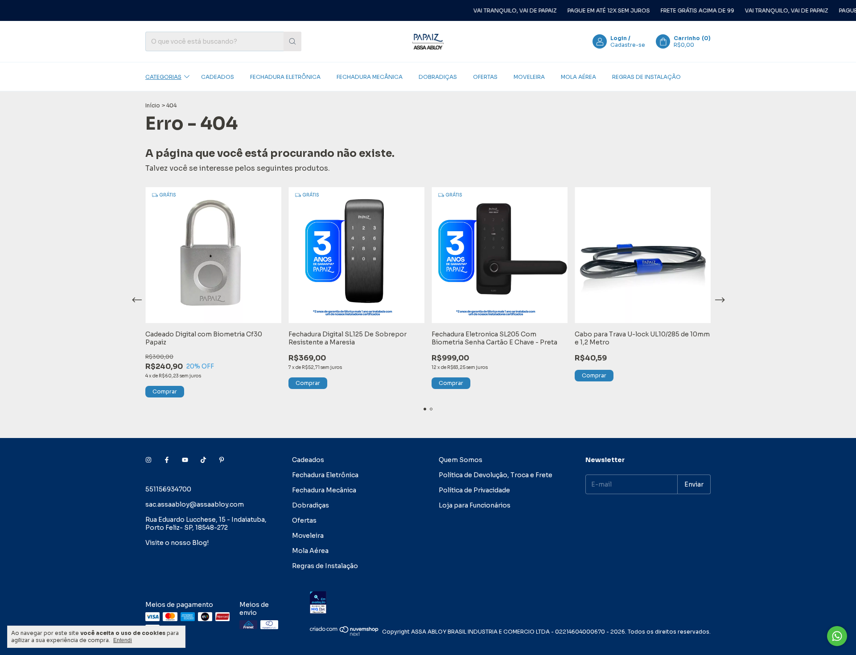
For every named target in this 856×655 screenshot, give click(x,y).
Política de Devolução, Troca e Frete (495, 475)
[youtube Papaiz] (185, 460)
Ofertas (485, 76)
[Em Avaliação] (510, 603)
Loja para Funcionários (474, 505)
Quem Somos (460, 460)
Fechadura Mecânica (370, 76)
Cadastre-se (627, 44)
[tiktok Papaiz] (203, 460)
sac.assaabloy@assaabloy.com (194, 504)
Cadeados (217, 76)
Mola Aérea (578, 76)
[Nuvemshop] (344, 633)
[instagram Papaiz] (148, 460)
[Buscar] (292, 41)
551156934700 (168, 489)
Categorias (163, 76)
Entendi (122, 640)
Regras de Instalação (646, 76)
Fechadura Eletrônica (285, 76)
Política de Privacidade (474, 490)
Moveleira (529, 76)
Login (618, 38)
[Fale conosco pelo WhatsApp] (837, 636)
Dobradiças (438, 76)
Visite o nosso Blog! (177, 543)
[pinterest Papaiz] (221, 460)
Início (152, 105)
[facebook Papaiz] (167, 460)
